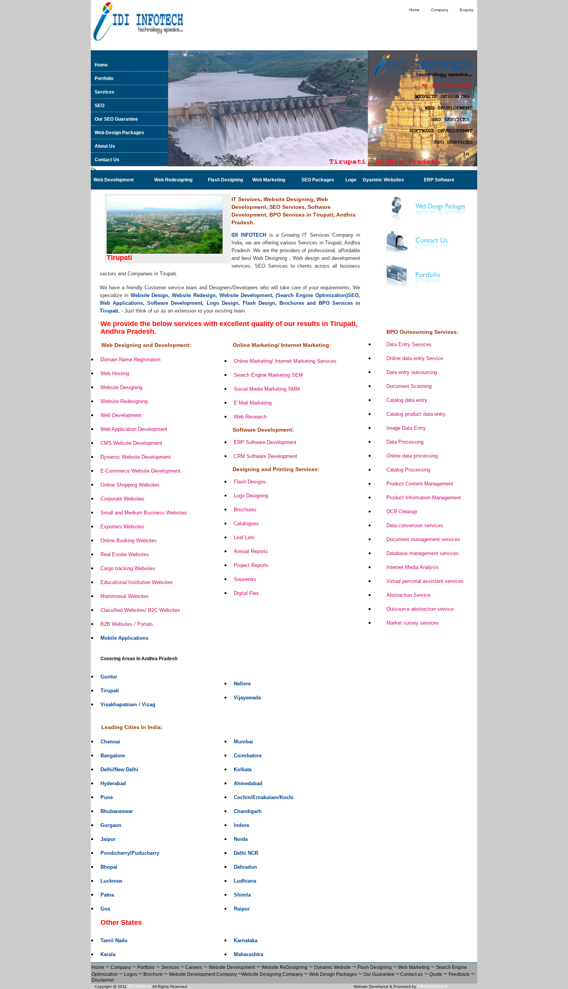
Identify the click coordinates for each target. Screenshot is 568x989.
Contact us (411, 974)
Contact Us (107, 159)
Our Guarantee (379, 974)
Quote (435, 974)
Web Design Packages (119, 132)
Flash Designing (375, 967)
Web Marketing (414, 967)
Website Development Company (203, 974)
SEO (99, 105)
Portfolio (104, 78)
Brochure (153, 974)
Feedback (459, 974)
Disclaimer (103, 980)
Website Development (232, 967)
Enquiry (466, 10)
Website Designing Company (272, 974)
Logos (131, 974)
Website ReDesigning (285, 967)
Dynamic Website (332, 967)
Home (414, 10)
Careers (193, 967)
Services (104, 92)
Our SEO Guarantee (116, 119)
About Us (105, 146)
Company (439, 10)
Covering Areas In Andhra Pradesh (138, 658)
